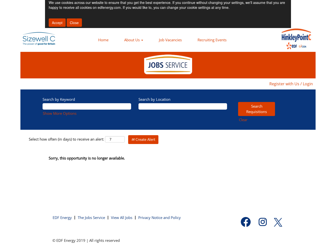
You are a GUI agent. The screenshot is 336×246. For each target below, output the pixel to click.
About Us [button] (132, 39)
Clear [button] (243, 119)
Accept (57, 22)
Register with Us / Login (291, 84)
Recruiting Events (212, 39)
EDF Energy (62, 217)
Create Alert (145, 139)
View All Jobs (121, 217)
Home (103, 39)
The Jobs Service (91, 217)
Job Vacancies (170, 39)
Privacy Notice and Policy (159, 217)
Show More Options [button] (59, 113)
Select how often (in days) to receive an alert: (66, 139)
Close (74, 22)
